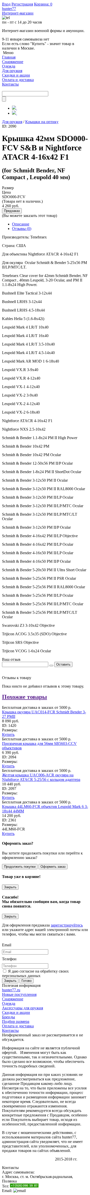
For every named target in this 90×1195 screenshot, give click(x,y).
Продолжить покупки (20, 866)
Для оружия (12, 122)
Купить (8, 734)
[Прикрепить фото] (51, 665)
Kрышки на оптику (41, 122)
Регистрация (22, 4)
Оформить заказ (53, 866)
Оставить (63, 664)
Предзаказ (12, 211)
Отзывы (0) (21, 228)
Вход (6, 4)
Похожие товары (24, 697)
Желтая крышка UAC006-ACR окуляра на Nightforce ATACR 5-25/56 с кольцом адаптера (41, 777)
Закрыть (10, 887)
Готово (27, 981)
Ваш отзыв (11, 659)
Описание (20, 224)
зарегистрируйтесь (67, 925)
